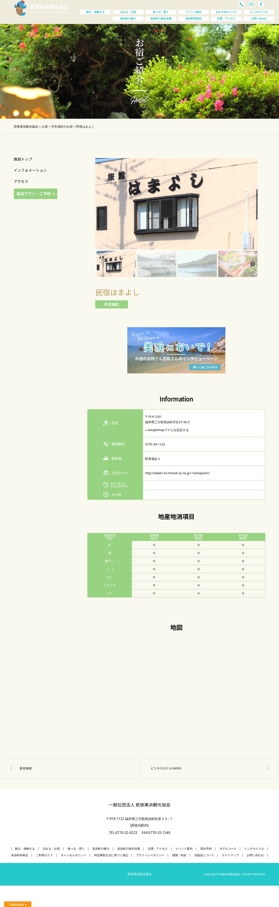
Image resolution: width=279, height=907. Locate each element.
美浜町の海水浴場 (160, 18)
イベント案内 (193, 12)
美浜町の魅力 (128, 18)
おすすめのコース (226, 12)
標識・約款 (179, 855)
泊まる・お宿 (128, 12)
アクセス (21, 181)
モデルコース (227, 849)
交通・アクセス (226, 18)
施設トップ (23, 159)
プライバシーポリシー (150, 855)
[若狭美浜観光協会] (42, 8)
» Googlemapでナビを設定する (167, 430)
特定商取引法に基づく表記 (111, 855)
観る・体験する (95, 12)
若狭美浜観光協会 (139, 874)
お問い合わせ (259, 18)
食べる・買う (161, 12)
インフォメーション (30, 170)
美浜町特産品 (193, 18)
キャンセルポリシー (73, 855)
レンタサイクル (259, 12)
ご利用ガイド (44, 855)
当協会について (204, 855)
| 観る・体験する (23, 849)
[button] (102, 203)
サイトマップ (230, 855)
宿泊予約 (206, 849)
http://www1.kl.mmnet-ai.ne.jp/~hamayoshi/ (177, 473)
